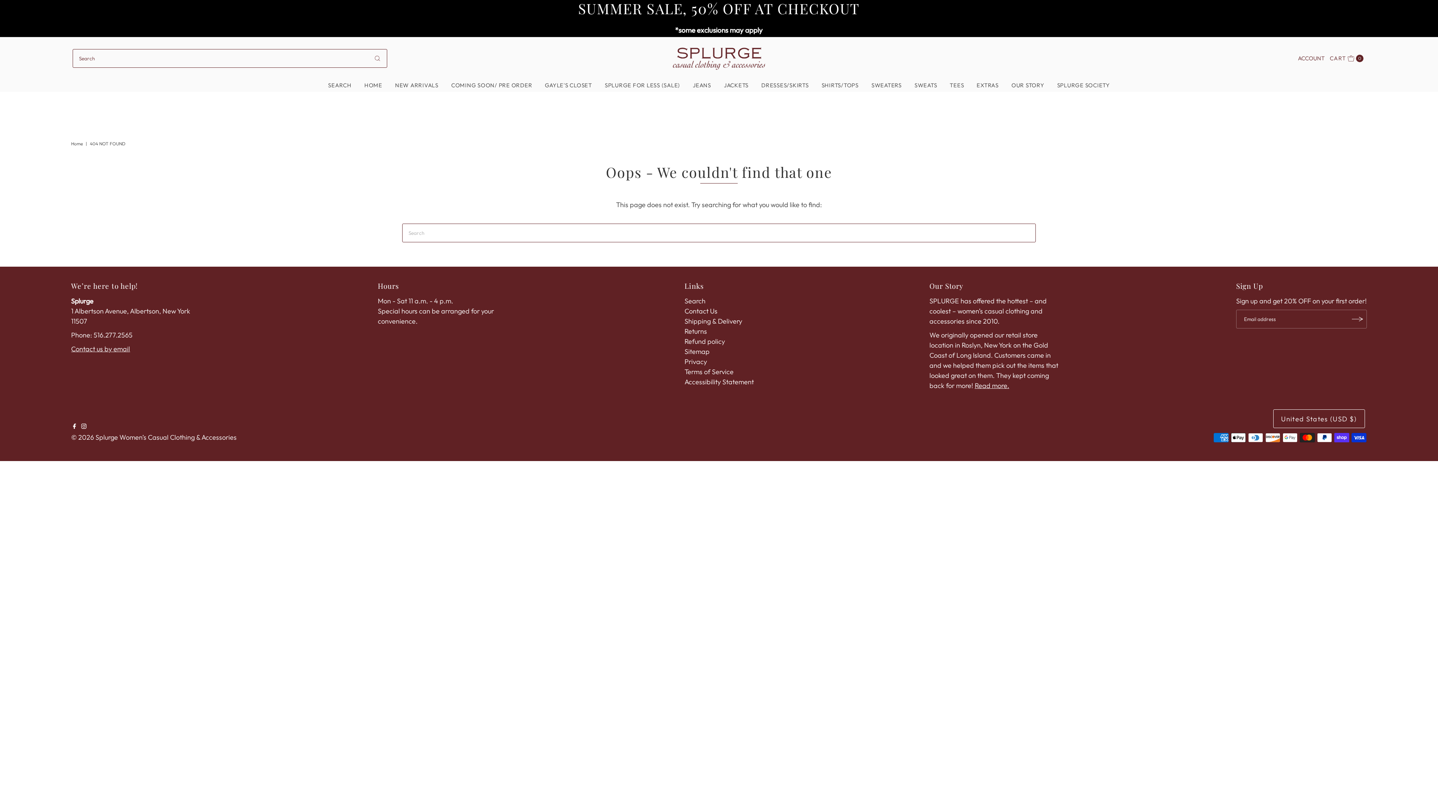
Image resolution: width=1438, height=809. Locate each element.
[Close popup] (822, 290)
